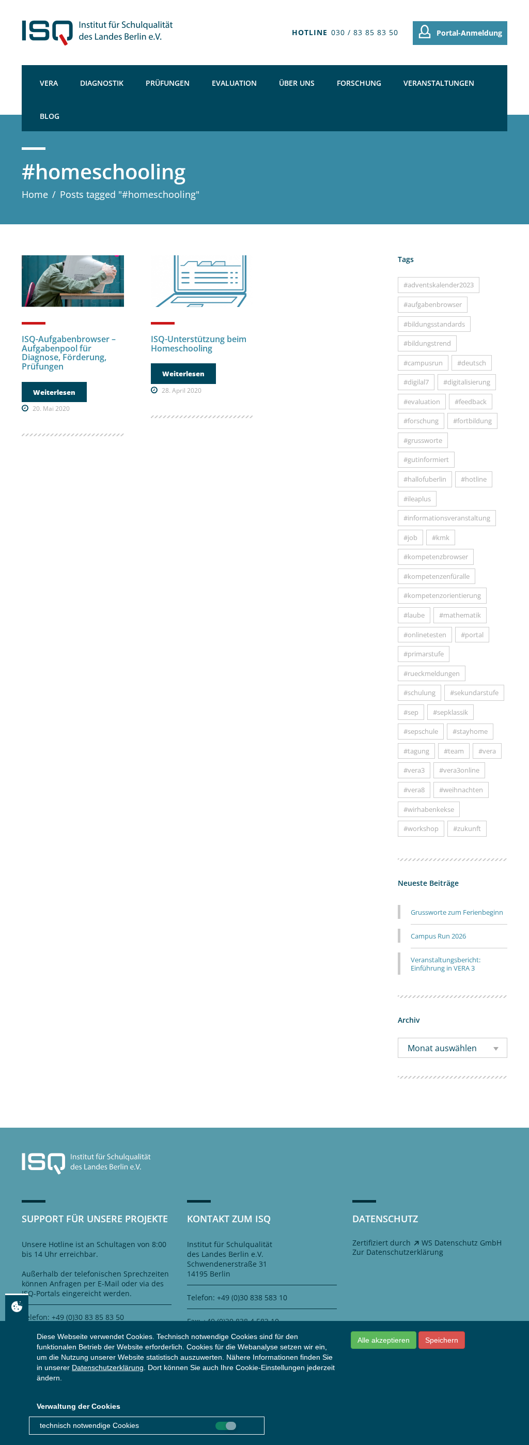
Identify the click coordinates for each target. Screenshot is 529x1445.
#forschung (421, 420)
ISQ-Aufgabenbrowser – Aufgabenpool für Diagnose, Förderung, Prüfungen (69, 352)
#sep (410, 712)
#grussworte (422, 440)
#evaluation (421, 401)
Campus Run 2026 (438, 936)
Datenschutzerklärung (108, 1367)
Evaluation (234, 83)
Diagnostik (101, 83)
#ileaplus (417, 498)
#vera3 (414, 770)
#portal (472, 634)
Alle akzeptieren (383, 1340)
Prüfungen (168, 83)
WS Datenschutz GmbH (462, 1243)
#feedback (471, 401)
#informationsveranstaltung (446, 517)
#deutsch (471, 362)
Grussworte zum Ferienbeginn (457, 912)
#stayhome (470, 731)
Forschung (359, 83)
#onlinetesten (424, 634)
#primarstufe (423, 653)
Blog (49, 116)
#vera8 (414, 789)
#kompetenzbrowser (435, 556)
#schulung (419, 692)
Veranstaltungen (438, 83)
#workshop (421, 828)
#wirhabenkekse (428, 809)
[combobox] (453, 1048)
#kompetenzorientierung (442, 595)
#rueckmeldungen (431, 673)
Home (35, 194)
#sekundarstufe (474, 692)
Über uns (297, 83)
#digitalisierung (466, 382)
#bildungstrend (427, 343)
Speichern (441, 1340)
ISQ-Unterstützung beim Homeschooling (198, 343)
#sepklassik (450, 712)
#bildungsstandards (434, 324)
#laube (414, 615)
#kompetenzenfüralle (436, 576)
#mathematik (460, 615)
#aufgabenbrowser (432, 304)
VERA (49, 83)
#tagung (416, 751)
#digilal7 (416, 382)
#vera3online (459, 770)
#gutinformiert (426, 459)
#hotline (474, 479)
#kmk (440, 537)
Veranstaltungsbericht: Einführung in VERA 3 (445, 964)
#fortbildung (472, 420)
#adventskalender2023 (438, 284)
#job (410, 537)
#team (454, 751)
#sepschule (420, 731)
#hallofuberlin (424, 479)
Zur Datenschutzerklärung (397, 1252)
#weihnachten (461, 789)
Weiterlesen (54, 392)
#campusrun (423, 362)
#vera (487, 751)
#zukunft (467, 828)
